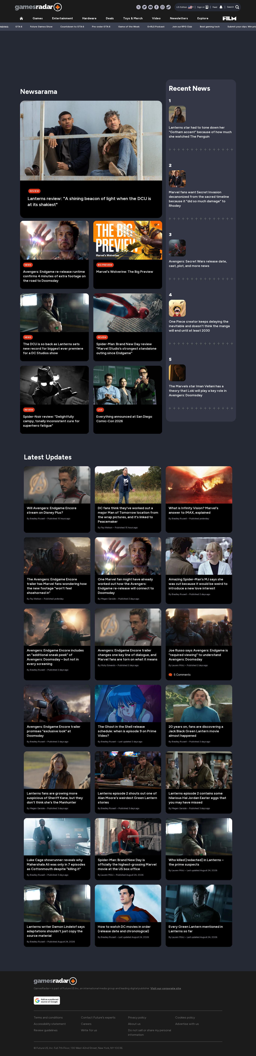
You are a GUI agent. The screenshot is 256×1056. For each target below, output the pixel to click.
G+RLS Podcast (156, 26)
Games (38, 18)
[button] (233, 7)
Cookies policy (185, 1017)
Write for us (89, 1030)
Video (156, 18)
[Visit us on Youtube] (150, 7)
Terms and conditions (48, 1017)
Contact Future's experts (98, 1017)
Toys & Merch (133, 18)
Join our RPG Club (182, 26)
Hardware (89, 18)
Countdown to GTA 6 (72, 26)
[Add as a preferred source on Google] (47, 1000)
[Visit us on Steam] (168, 7)
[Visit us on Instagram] (162, 7)
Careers (86, 1024)
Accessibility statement (50, 1024)
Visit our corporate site (165, 988)
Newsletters (179, 18)
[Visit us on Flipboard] (144, 7)
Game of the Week (128, 26)
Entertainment (62, 18)
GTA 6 (18, 26)
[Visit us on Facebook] (156, 7)
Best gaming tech (210, 26)
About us (134, 1024)
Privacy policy (137, 1017)
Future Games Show (41, 26)
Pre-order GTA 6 (101, 26)
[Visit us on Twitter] (138, 7)
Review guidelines (46, 1030)
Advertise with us (187, 1024)
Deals (110, 18)
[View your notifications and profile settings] (221, 7)
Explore (202, 18)
